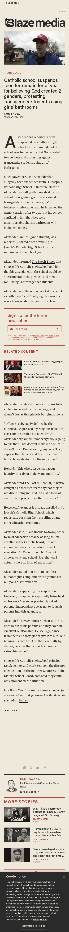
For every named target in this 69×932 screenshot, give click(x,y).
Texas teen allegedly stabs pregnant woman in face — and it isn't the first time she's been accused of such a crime (49, 853)
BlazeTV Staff (40, 819)
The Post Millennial (38, 483)
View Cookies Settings (33, 926)
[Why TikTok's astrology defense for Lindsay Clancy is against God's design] (17, 814)
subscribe (12, 3)
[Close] (63, 876)
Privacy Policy (38, 336)
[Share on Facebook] (24, 767)
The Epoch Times (43, 261)
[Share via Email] (37, 767)
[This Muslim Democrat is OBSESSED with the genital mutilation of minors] (13, 377)
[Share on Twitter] (31, 767)
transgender (13, 73)
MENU (62, 12)
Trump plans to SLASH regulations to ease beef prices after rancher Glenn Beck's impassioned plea (48, 832)
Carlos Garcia (40, 840)
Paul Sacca (12, 114)
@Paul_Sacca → (29, 792)
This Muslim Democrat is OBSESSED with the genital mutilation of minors (43, 375)
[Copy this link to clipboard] (44, 767)
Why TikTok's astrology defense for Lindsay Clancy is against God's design (49, 812)
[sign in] (2, 3)
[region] (34, 902)
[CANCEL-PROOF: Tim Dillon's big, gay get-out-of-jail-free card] (13, 365)
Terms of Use (53, 336)
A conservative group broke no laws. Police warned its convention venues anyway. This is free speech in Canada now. (44, 390)
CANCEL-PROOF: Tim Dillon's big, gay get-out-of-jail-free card (43, 363)
